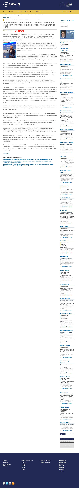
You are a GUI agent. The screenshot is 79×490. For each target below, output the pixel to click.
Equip (23, 469)
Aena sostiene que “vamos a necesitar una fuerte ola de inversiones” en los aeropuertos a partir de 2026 (28, 164)
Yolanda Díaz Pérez (65, 298)
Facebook (4, 483)
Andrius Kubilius (64, 407)
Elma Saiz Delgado (65, 345)
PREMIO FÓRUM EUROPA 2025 (65, 49)
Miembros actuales (45, 462)
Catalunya (16, 15)
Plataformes (62, 462)
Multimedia (7, 153)
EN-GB (72, 20)
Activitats (19, 12)
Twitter (7, 483)
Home (5, 12)
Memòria (61, 467)
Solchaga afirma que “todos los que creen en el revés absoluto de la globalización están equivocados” (28, 159)
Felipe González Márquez (66, 142)
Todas (5, 15)
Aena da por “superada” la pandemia (12, 162)
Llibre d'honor (63, 466)
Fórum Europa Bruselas (68, 12)
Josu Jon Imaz (64, 392)
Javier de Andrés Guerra (66, 79)
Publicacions (62, 460)
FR (61, 23)
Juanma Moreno (64, 270)
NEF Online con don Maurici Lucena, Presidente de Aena (17, 165)
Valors (23, 467)
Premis (61, 464)
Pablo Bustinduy (64, 284)
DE (69, 20)
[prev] (61, 434)
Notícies (11, 12)
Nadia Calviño (64, 226)
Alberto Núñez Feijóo (65, 64)
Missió (24, 464)
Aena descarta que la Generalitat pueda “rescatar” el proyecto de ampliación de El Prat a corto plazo (27, 161)
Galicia (28, 15)
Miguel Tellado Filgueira (66, 330)
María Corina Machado (66, 129)
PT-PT (63, 23)
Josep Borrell (63, 210)
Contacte (61, 471)
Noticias (9, 17)
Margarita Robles (64, 422)
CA (63, 20)
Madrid (11, 15)
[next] (64, 434)
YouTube (10, 483)
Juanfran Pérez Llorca (66, 314)
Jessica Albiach (64, 256)
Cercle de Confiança (45, 460)
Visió (23, 466)
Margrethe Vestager (65, 111)
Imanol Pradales (64, 186)
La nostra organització (27, 460)
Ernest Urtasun (64, 241)
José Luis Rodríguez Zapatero (65, 361)
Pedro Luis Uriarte (65, 198)
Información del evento (67, 61)
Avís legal (61, 469)
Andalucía (33, 15)
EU (65, 20)
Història (24, 462)
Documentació (29, 12)
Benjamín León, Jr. (65, 376)
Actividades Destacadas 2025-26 (66, 41)
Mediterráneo (40, 15)
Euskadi (23, 15)
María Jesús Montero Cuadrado (65, 171)
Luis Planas (63, 156)
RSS (13, 483)
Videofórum (39, 12)
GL (67, 20)
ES (61, 20)
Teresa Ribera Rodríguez (66, 92)
